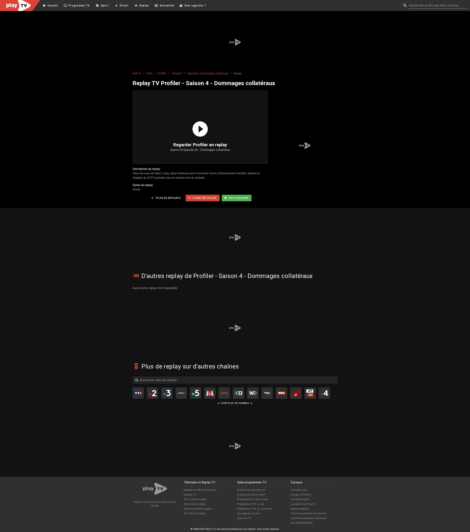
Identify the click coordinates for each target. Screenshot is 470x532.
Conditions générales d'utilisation (309, 518)
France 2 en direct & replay (198, 509)
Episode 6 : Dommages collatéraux (208, 73)
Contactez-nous (299, 490)
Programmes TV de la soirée (252, 499)
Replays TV (190, 494)
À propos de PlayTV (301, 494)
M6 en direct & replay (195, 504)
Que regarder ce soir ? (248, 513)
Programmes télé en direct (251, 494)
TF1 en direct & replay (195, 499)
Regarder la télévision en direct (200, 490)
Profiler (162, 73)
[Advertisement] (235, 42)
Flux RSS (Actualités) (302, 523)
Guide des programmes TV (251, 490)
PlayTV (137, 73)
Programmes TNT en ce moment (254, 509)
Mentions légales (300, 509)
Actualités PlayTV (300, 499)
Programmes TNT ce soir (250, 504)
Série (150, 73)
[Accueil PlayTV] (155, 489)
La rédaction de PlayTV (303, 504)
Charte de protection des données (308, 513)
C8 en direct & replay (194, 513)
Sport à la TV (244, 518)
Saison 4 (177, 73)
